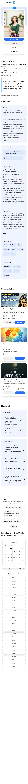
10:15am (14, 594)
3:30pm (14, 663)
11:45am (14, 614)
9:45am (14, 587)
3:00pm (14, 656)
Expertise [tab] (15, 95)
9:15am (14, 581)
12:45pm (14, 627)
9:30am (14, 584)
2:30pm (14, 650)
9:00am (14, 577)
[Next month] (23, 542)
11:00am (14, 604)
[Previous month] (5, 542)
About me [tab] (3, 95)
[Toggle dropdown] (24, 568)
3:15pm (14, 659)
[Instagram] (11, 51)
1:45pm (14, 640)
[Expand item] (23, 507)
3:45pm (14, 666)
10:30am (14, 597)
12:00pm (14, 617)
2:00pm (14, 643)
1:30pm (14, 637)
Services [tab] (9, 95)
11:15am (14, 607)
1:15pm (14, 633)
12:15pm (14, 620)
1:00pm (14, 630)
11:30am (14, 610)
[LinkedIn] (14, 51)
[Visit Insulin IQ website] (14, 2)
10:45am (14, 600)
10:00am (14, 591)
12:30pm (14, 623)
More (4, 140)
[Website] (16, 51)
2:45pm (14, 653)
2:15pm (14, 646)
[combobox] (14, 569)
